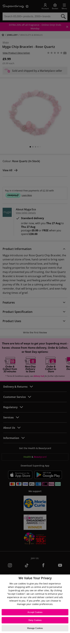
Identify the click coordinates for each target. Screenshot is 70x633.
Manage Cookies (35, 628)
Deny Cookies (35, 620)
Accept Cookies (35, 612)
